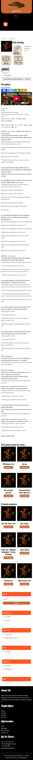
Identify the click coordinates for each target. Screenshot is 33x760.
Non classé (8, 665)
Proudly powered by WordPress (14, 755)
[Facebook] (4, 90)
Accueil (3, 38)
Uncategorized (9, 669)
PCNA (26, 50)
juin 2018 (7, 620)
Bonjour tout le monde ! (11, 638)
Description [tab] (7, 75)
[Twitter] (11, 90)
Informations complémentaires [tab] (13, 79)
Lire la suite (8, 467)
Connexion (8, 651)
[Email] (17, 90)
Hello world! (8, 634)
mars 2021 (8, 617)
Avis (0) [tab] (27, 79)
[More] (24, 90)
